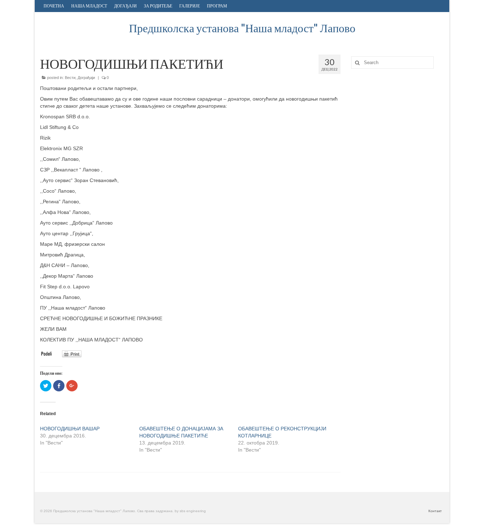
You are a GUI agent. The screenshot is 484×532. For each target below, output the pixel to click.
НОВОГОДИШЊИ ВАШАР (70, 428)
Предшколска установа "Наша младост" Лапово (242, 28)
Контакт (435, 511)
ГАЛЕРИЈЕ (189, 6)
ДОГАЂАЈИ (125, 6)
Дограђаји (86, 77)
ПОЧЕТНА (54, 6)
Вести (70, 77)
